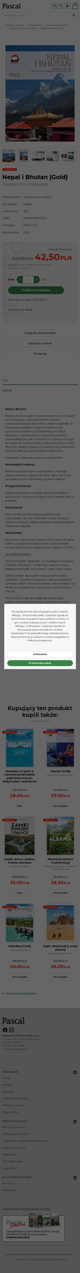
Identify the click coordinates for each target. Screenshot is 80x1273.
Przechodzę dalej (40, 663)
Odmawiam (40, 654)
